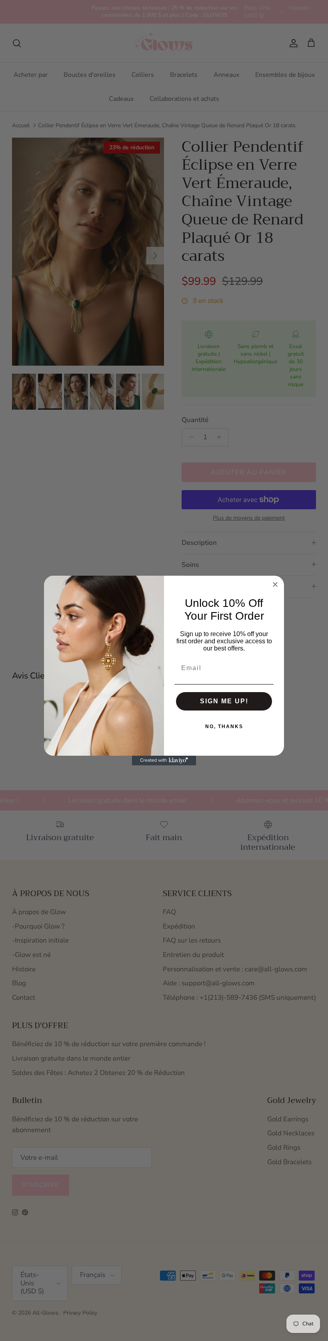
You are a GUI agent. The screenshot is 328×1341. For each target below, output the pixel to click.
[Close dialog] (275, 584)
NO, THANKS (224, 726)
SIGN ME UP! (224, 701)
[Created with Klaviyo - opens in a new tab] (164, 760)
